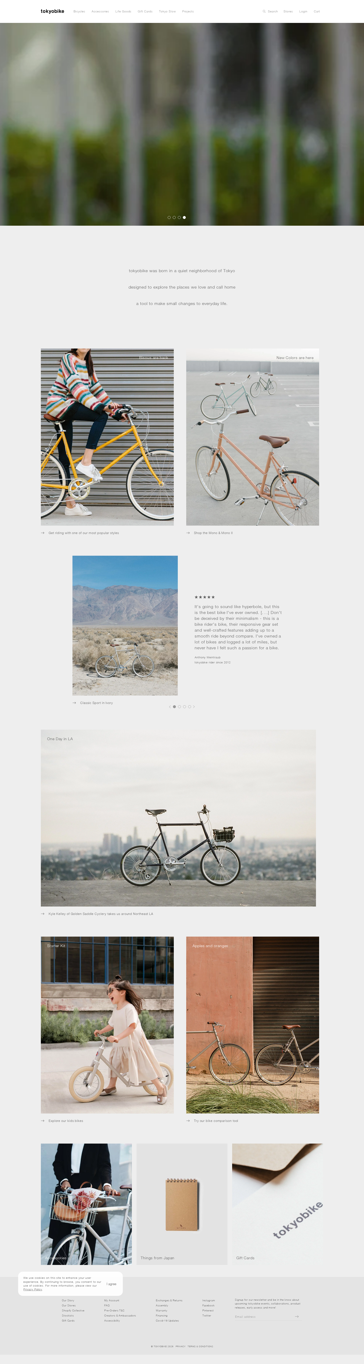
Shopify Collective (73, 1310)
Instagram (208, 1300)
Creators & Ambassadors (120, 1315)
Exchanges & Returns (169, 1300)
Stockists (68, 1315)
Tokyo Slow (167, 11)
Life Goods (123, 11)
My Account (111, 1300)
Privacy (181, 1346)
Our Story (68, 1300)
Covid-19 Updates (167, 1320)
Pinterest (208, 1310)
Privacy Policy (32, 1289)
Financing (161, 1315)
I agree (111, 1284)
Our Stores (69, 1305)
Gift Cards (145, 11)
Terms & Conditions (200, 1346)
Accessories (100, 11)
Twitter (206, 1315)
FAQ (107, 1305)
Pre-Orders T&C (114, 1310)
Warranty (161, 1310)
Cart (317, 11)
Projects (188, 11)
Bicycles (79, 11)
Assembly (162, 1305)
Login (303, 11)
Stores (288, 11)
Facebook (208, 1305)
